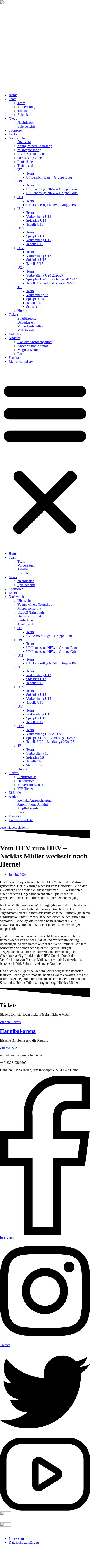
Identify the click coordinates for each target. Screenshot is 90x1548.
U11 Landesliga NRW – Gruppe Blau (52, 205)
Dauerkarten (26, 322)
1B (19, 287)
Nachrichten (25, 122)
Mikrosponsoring (29, 150)
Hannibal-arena (18, 1031)
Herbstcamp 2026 (29, 158)
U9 (19, 181)
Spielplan (23, 114)
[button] (45, 457)
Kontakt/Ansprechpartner (34, 342)
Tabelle (22, 111)
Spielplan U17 (36, 259)
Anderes (14, 338)
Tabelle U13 (34, 224)
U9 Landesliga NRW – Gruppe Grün (52, 193)
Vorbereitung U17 (38, 256)
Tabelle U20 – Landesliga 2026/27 (50, 283)
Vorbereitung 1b (37, 295)
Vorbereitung (26, 107)
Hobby (22, 310)
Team (12, 99)
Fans (20, 354)
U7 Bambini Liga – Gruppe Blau (49, 177)
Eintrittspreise (26, 318)
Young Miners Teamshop (34, 146)
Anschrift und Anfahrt (32, 346)
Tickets (14, 314)
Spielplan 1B (35, 299)
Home (13, 95)
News (13, 118)
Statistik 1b (34, 307)
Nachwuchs (17, 138)
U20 (20, 267)
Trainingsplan (26, 165)
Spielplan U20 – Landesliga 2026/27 (51, 279)
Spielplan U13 (36, 220)
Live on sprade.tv (21, 361)
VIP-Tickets (25, 330)
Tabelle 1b (33, 303)
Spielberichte (26, 126)
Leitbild (14, 134)
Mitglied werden (28, 350)
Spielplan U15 (36, 236)
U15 (20, 228)
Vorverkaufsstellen (30, 326)
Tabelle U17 (34, 263)
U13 (20, 209)
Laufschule (25, 162)
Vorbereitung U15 (38, 240)
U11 (20, 197)
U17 (20, 248)
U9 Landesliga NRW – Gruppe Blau (51, 189)
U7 (19, 169)
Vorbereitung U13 (38, 216)
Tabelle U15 (34, 244)
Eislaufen (15, 334)
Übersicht (24, 142)
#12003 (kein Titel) (30, 154)
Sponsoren (16, 130)
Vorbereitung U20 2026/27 (44, 275)
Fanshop (15, 357)
